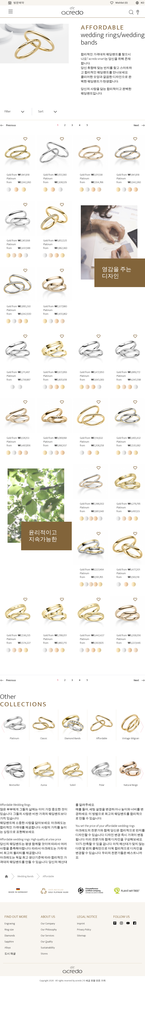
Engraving (10, 923)
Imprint (81, 923)
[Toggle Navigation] (11, 11)
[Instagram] (123, 923)
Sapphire (9, 941)
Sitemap (81, 935)
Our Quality (47, 941)
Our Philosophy (49, 929)
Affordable (48, 876)
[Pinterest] (116, 923)
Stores (44, 953)
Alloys (8, 947)
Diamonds (10, 935)
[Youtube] (129, 923)
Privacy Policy (84, 929)
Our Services (47, 935)
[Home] (72, 10)
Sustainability (48, 947)
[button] (25, 139)
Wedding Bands (25, 876)
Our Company (48, 923)
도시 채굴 (10, 953)
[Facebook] (134, 923)
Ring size (9, 929)
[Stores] (137, 12)
